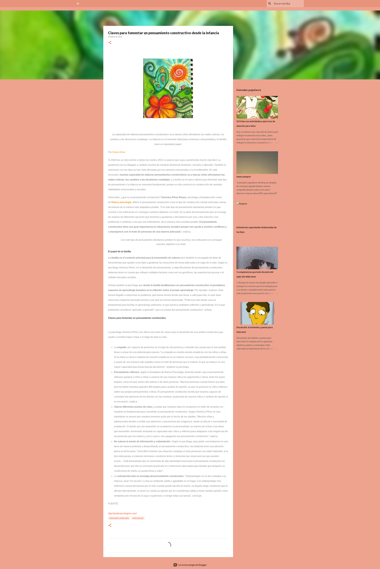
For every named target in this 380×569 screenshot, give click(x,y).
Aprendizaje (138, 518)
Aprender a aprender (119, 518)
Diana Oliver (119, 152)
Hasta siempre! (243, 177)
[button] (110, 43)
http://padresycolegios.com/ (122, 513)
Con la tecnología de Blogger (192, 564)
